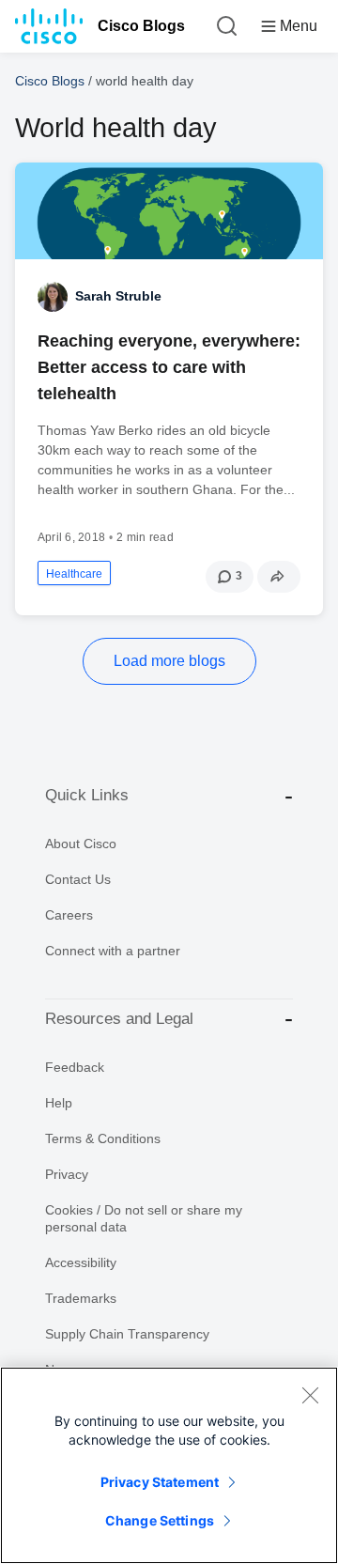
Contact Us (78, 879)
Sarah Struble (118, 295)
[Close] (309, 1395)
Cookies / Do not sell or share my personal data (143, 1218)
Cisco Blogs (141, 26)
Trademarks (80, 1298)
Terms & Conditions (103, 1138)
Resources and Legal (119, 1019)
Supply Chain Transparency (127, 1333)
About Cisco (80, 843)
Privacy (66, 1174)
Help (58, 1102)
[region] (169, 1465)
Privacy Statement (159, 1482)
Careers (69, 914)
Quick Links (87, 795)
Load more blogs (169, 661)
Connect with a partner (112, 950)
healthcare (74, 574)
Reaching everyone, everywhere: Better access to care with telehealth (169, 367)
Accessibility (80, 1262)
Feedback (74, 1067)
